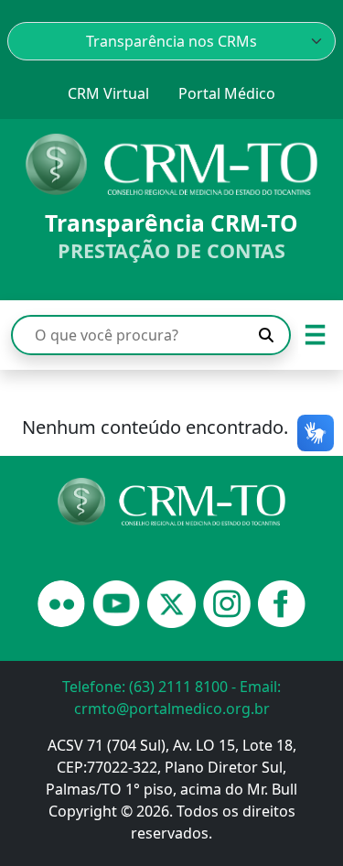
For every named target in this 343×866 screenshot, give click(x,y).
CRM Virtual (108, 93)
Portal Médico (226, 93)
